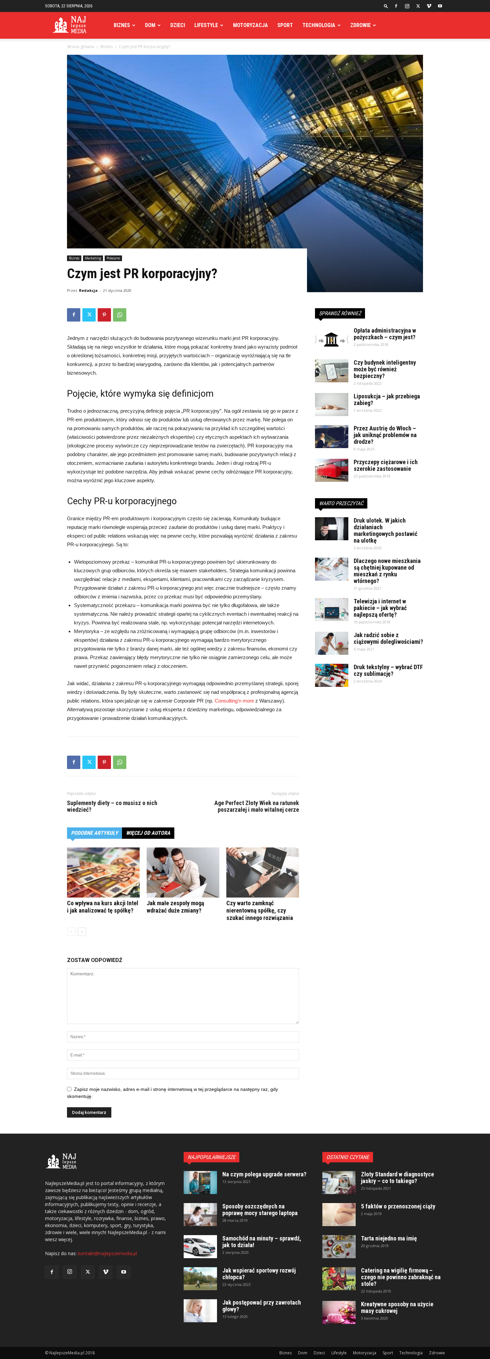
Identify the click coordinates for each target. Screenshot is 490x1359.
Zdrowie (360, 25)
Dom (150, 25)
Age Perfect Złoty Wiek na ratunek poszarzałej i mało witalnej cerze (256, 806)
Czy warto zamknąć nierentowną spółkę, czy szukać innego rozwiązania (259, 910)
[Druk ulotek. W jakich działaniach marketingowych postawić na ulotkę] (331, 528)
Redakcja (88, 290)
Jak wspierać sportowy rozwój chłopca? (259, 1274)
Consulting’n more (234, 701)
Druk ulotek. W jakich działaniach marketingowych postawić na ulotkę (385, 530)
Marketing (93, 258)
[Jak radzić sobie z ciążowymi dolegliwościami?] (331, 643)
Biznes (122, 25)
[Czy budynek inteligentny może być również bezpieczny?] (331, 370)
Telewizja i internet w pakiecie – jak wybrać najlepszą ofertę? (380, 608)
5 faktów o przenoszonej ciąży (398, 1206)
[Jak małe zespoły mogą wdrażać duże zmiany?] (183, 872)
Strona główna (80, 46)
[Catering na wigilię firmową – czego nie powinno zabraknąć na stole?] (339, 1278)
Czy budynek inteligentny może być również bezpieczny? (385, 369)
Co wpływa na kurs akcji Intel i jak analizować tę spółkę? (102, 907)
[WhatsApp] (119, 315)
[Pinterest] (104, 315)
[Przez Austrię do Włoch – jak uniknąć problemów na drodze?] (331, 436)
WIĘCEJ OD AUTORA (148, 833)
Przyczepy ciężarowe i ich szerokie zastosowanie (386, 465)
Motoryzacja (250, 25)
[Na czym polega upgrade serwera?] (200, 1182)
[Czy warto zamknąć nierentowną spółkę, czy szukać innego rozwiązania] (262, 872)
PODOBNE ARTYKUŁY (94, 833)
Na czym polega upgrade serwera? (264, 1174)
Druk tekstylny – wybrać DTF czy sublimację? (388, 670)
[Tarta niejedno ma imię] (339, 1246)
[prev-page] (71, 932)
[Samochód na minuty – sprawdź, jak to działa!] (200, 1246)
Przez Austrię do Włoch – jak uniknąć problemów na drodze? (385, 435)
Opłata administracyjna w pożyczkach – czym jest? (385, 334)
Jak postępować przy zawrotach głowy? (261, 1306)
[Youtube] (440, 6)
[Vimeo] (429, 6)
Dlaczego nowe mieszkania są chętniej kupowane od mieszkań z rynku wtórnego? (387, 570)
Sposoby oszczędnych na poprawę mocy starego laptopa (260, 1209)
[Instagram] (407, 6)
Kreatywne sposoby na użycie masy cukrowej (397, 1307)
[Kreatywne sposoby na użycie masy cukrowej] (339, 1312)
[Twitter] (418, 6)
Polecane (113, 258)
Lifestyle (206, 25)
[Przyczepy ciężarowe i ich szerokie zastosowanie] (331, 470)
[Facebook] (396, 6)
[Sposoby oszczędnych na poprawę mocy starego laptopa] (200, 1214)
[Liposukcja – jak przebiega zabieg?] (331, 404)
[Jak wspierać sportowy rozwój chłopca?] (200, 1278)
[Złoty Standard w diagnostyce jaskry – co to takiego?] (339, 1182)
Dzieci (177, 25)
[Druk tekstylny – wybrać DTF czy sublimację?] (331, 675)
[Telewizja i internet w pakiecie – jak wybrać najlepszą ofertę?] (331, 609)
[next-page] (82, 932)
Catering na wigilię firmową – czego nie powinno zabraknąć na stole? (401, 1277)
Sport (285, 25)
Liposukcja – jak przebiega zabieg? (387, 399)
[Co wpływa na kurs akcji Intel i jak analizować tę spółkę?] (103, 872)
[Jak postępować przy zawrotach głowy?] (200, 1310)
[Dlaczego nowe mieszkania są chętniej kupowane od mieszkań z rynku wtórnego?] (331, 569)
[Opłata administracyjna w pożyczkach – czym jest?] (331, 338)
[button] (386, 5)
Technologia (318, 25)
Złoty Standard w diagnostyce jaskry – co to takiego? (397, 1177)
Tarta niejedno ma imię (389, 1238)
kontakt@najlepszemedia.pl (107, 1253)
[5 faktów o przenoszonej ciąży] (339, 1214)
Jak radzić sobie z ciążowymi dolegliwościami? (388, 638)
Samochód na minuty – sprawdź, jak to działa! (261, 1241)
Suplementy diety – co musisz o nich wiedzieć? (112, 806)
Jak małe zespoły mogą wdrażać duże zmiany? (175, 907)
